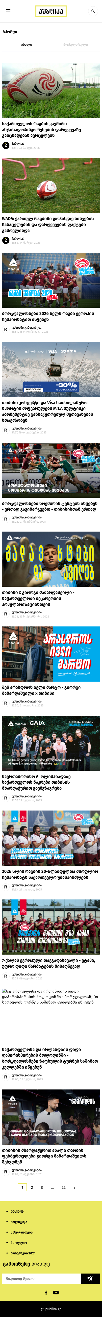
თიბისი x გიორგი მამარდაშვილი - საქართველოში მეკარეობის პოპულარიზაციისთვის (38, 598)
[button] (93, 11)
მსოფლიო (19, 1243)
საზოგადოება (22, 1232)
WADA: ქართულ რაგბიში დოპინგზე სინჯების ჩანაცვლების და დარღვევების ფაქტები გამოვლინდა (48, 224)
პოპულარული (75, 44)
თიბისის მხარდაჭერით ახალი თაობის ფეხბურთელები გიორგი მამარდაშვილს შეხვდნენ (44, 1156)
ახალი (26, 44)
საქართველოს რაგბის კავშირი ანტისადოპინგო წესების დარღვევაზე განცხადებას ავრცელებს (41, 129)
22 (64, 1187)
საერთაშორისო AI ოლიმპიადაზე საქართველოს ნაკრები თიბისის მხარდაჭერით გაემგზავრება (36, 782)
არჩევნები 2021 (23, 1253)
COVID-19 (17, 1211)
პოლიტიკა (19, 1222)
